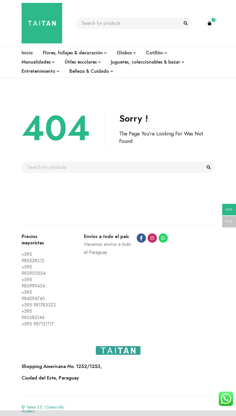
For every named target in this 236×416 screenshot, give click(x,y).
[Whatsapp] (163, 238)
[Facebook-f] (141, 238)
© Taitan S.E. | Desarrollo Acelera (43, 409)
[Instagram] (152, 238)
